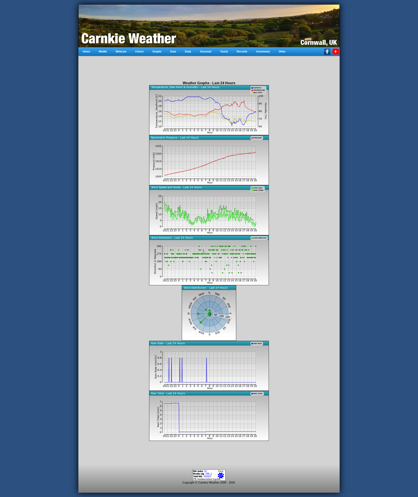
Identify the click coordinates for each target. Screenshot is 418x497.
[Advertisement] (209, 68)
